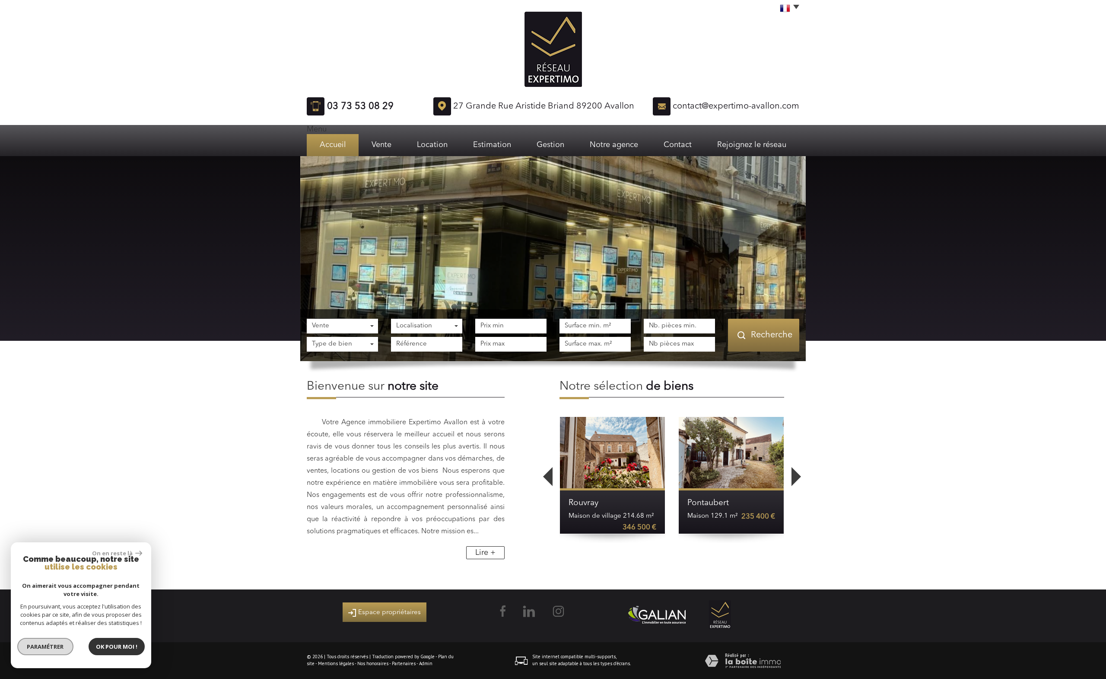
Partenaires (404, 663)
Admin (425, 663)
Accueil (333, 145)
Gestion (550, 145)
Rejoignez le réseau (751, 145)
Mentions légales (336, 663)
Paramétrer (45, 646)
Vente (381, 145)
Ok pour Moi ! (116, 646)
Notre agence (614, 145)
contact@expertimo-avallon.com (736, 106)
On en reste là (112, 553)
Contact (678, 145)
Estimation (492, 145)
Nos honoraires (372, 663)
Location (432, 145)
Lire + (485, 553)
